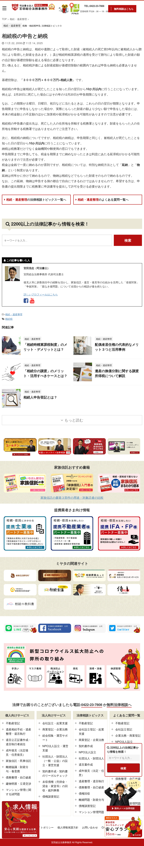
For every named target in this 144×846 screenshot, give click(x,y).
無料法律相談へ (119, 704)
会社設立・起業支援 (55, 723)
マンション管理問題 (91, 812)
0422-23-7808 (91, 704)
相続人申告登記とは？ (40, 397)
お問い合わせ (90, 827)
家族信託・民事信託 (18, 761)
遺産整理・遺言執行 (91, 781)
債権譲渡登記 (50, 796)
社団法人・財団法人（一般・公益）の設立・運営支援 (55, 760)
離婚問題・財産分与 (91, 799)
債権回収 (84, 793)
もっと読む (73, 420)
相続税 (9, 319)
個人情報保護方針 (67, 827)
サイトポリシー (44, 827)
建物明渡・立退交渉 (18, 783)
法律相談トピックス (52, 25)
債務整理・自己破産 (18, 777)
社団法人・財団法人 (91, 758)
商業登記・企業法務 (55, 729)
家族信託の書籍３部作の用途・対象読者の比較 (72, 497)
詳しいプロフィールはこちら (41, 294)
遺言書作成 (86, 764)
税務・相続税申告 (31, 25)
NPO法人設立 (87, 752)
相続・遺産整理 (36, 199)
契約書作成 (86, 746)
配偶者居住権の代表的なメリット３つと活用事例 (117, 347)
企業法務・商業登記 (128, 735)
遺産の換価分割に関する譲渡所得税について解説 (117, 373)
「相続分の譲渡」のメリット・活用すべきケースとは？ (45, 373)
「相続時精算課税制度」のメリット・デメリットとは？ (45, 347)
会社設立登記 (123, 729)
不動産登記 (13, 723)
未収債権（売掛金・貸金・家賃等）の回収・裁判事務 (55, 786)
